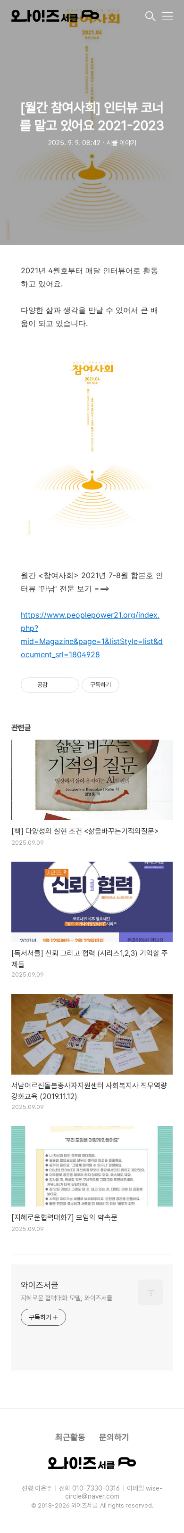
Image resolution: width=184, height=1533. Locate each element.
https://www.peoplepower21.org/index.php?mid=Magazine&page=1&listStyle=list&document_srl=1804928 (92, 634)
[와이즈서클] (77, 17)
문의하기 (114, 1437)
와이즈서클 (40, 1285)
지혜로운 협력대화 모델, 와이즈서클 (66, 1298)
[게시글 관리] (68, 685)
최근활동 (70, 1437)
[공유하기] (56, 685)
